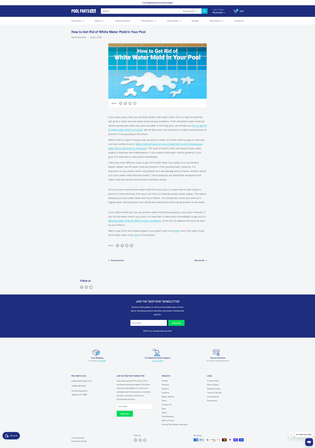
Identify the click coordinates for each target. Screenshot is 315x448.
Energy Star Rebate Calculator (175, 424)
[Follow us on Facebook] (81, 287)
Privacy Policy (213, 380)
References (212, 400)
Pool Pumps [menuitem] (76, 21)
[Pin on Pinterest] (125, 103)
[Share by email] (134, 103)
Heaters (165, 388)
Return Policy (213, 384)
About (164, 412)
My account (218, 12)
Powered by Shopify (79, 441)
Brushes (165, 384)
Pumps (165, 380)
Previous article (117, 260)
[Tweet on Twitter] (130, 103)
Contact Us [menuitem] (239, 21)
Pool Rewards (168, 416)
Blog (164, 408)
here (176, 230)
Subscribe (176, 323)
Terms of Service (214, 392)
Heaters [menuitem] (98, 21)
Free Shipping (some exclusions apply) (157, 2)
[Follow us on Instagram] (86, 287)
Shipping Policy (213, 388)
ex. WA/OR (101, 361)
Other (164, 400)
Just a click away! (157, 361)
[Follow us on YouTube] (91, 287)
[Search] (204, 11)
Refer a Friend (168, 420)
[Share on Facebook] (120, 103)
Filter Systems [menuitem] (147, 21)
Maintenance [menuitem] (215, 21)
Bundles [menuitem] (195, 21)
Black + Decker (168, 396)
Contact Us (166, 404)
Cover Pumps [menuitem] (172, 21)
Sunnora (165, 392)
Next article (199, 260)
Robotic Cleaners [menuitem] (122, 21)
